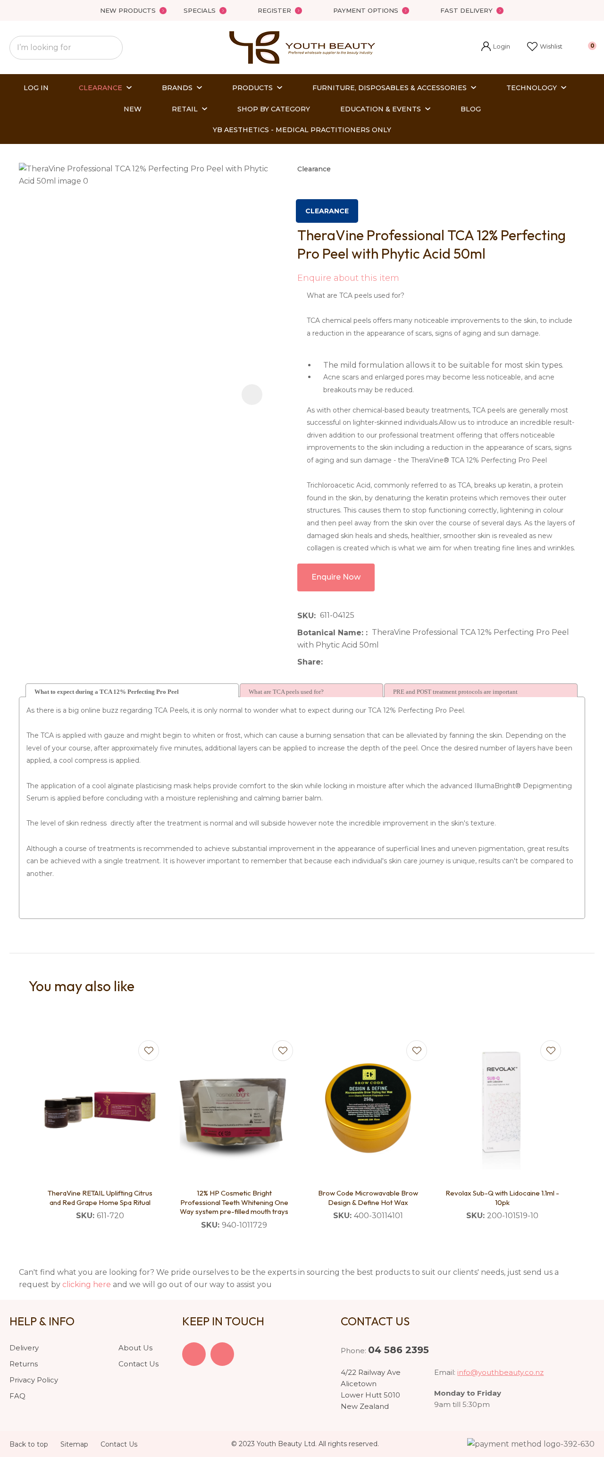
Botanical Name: (331, 632)
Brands (177, 88)
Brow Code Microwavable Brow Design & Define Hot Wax (368, 1197)
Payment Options (365, 10)
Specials (200, 10)
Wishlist (551, 46)
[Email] (356, 662)
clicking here (86, 1284)
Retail (185, 109)
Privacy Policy (33, 1379)
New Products (128, 10)
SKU (305, 615)
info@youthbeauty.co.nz (500, 1372)
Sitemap (74, 1444)
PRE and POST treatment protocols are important (455, 691)
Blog (471, 109)
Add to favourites (148, 1050)
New (133, 109)
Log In (36, 88)
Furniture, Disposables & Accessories (389, 88)
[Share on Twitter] (341, 662)
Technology (531, 88)
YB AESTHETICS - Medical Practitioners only (302, 130)
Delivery (24, 1347)
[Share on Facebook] (328, 662)
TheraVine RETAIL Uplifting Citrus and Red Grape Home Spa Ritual (100, 1197)
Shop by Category (273, 109)
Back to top (28, 1444)
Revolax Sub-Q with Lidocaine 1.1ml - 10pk (502, 1197)
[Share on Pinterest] (370, 662)
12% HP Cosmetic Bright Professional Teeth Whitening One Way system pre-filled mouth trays (234, 1202)
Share (309, 661)
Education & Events (380, 109)
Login (495, 47)
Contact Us (138, 1363)
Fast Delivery (466, 10)
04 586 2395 (398, 1350)
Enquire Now (336, 577)
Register (274, 10)
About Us (135, 1347)
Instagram (222, 1354)
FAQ (17, 1395)
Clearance (100, 88)
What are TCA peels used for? (286, 691)
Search (111, 47)
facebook (194, 1354)
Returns (23, 1363)
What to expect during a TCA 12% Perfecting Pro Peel (106, 691)
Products (252, 88)
